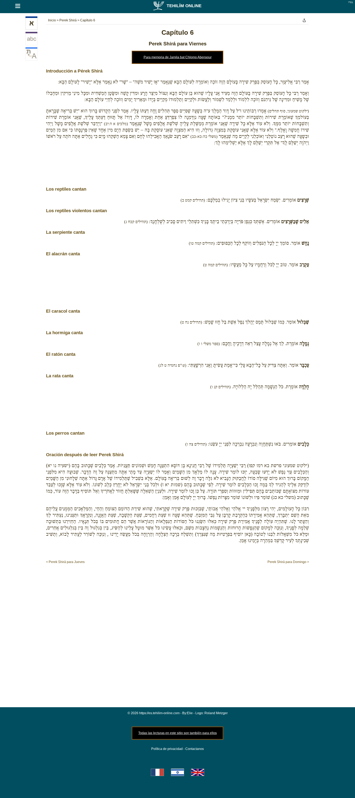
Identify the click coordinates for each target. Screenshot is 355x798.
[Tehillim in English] (197, 772)
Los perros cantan (65, 433)
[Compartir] (304, 20)
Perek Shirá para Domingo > (288, 562)
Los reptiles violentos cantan (76, 210)
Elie (190, 713)
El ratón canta (60, 354)
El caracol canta (63, 311)
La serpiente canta (65, 232)
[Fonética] (31, 39)
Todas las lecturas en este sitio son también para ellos (177, 733)
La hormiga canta (64, 332)
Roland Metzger (216, 713)
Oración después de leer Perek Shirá (85, 454)
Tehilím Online (184, 5)
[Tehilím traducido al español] (31, 55)
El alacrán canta (63, 253)
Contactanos (194, 749)
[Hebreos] (31, 24)
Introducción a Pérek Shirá (74, 71)
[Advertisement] (177, 171)
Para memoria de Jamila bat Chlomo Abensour (178, 57)
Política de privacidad (167, 749)
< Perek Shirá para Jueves (65, 562)
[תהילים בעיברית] (177, 772)
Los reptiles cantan (66, 189)
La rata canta (59, 375)
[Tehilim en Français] (157, 772)
